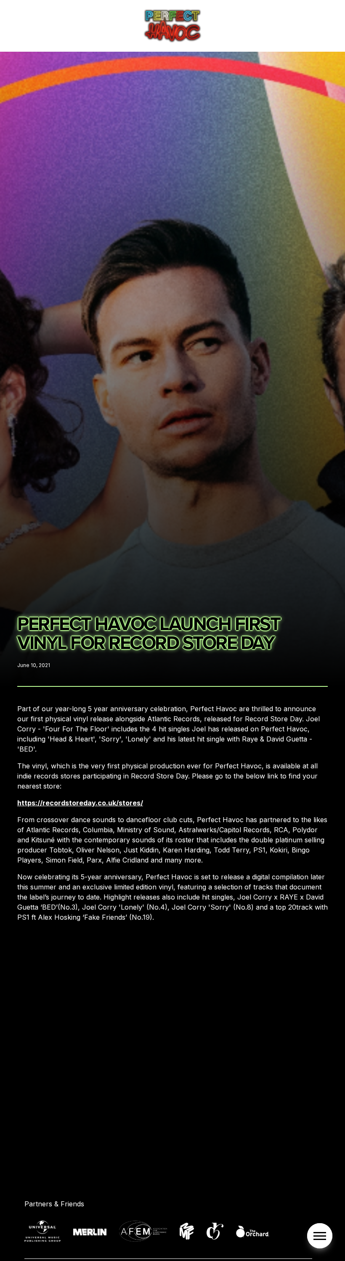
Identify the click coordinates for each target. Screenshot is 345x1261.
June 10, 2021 (33, 665)
